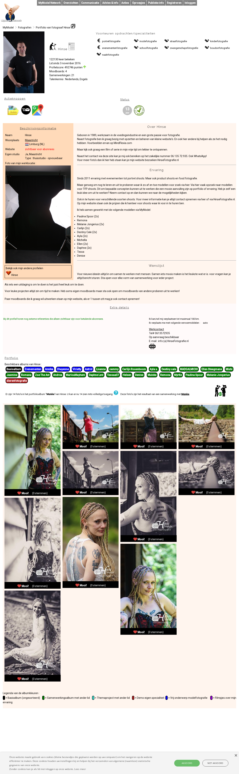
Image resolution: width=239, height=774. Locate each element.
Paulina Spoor (85, 216)
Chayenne (63, 369)
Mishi (229, 369)
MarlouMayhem (75, 374)
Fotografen (24, 27)
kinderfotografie (219, 41)
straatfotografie (178, 41)
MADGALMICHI (189, 369)
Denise (81, 255)
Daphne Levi (96, 374)
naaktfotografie (110, 54)
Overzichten (70, 2)
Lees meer (80, 769)
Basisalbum (14, 369)
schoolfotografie (148, 48)
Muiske (152, 374)
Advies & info (110, 2)
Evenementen (33, 369)
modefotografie (148, 41)
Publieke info (156, 2)
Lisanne (101, 369)
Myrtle (178, 374)
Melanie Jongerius (88, 224)
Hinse (14, 274)
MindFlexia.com (123, 143)
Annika (49, 369)
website (77, 298)
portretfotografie (111, 41)
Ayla (79, 236)
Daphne (81, 247)
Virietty (77, 369)
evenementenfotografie (114, 48)
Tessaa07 (113, 374)
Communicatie (90, 2)
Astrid (88, 369)
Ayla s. (154, 369)
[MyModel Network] (11, 20)
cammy (114, 369)
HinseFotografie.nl (168, 160)
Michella (82, 239)
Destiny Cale (84, 232)
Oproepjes (138, 2)
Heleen (127, 374)
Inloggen (190, 2)
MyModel (8, 27)
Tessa (80, 251)
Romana (26, 374)
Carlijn (80, 228)
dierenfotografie (17, 380)
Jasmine (12, 374)
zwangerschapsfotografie (184, 48)
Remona (82, 220)
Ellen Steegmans (211, 369)
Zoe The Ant (42, 374)
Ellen (80, 243)
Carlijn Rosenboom (134, 369)
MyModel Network (49, 2)
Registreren (174, 2)
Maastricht (31, 140)
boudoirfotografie (220, 48)
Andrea (57, 374)
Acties (125, 2)
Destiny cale (169, 369)
